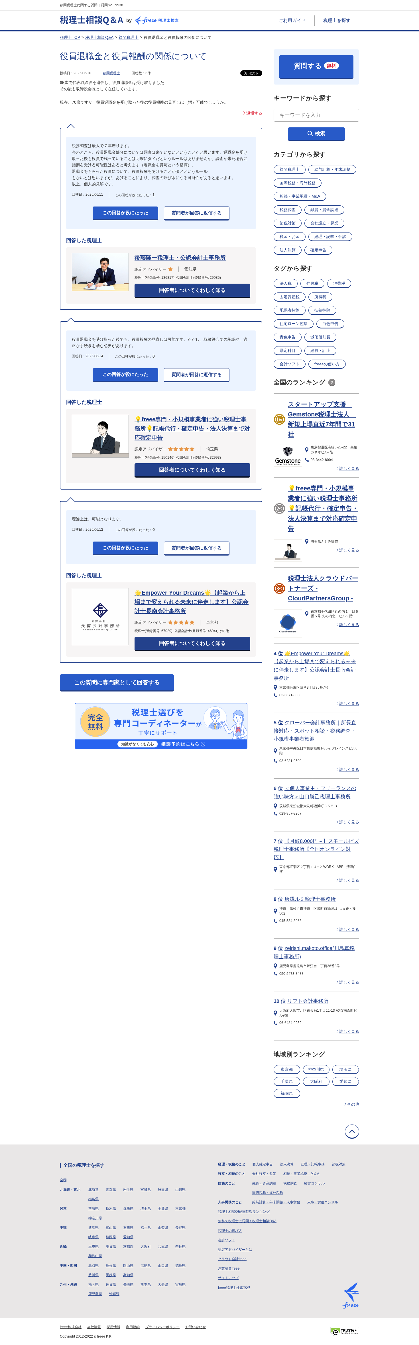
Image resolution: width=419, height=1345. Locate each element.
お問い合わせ (195, 1327)
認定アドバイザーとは (235, 1250)
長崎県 (128, 1284)
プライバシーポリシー (162, 1327)
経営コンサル (314, 1183)
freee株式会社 (71, 1327)
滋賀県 (111, 1246)
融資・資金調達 (324, 209)
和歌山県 (95, 1256)
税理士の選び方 (230, 1231)
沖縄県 (114, 1294)
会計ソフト (290, 364)
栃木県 (111, 1208)
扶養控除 (322, 310)
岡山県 (128, 1266)
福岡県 (287, 1093)
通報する (254, 113)
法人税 (286, 283)
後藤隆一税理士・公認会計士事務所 (180, 257)
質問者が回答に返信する (197, 213)
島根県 (111, 1266)
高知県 (128, 1275)
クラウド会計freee (232, 1259)
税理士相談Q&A (99, 37)
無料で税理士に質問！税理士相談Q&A (247, 1221)
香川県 (93, 1275)
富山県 (111, 1228)
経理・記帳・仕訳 (330, 236)
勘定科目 (288, 350)
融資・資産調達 (264, 1183)
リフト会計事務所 (307, 1001)
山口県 (163, 1266)
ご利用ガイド (292, 20)
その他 (353, 1104)
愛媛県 (111, 1275)
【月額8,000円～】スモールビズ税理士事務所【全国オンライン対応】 (316, 849)
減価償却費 (320, 337)
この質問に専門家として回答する (117, 682)
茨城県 (93, 1208)
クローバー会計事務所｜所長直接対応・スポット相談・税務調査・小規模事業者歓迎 (315, 731)
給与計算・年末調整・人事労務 (276, 1202)
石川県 (128, 1228)
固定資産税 (290, 296)
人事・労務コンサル (322, 1202)
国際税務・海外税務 (298, 183)
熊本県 (146, 1284)
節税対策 (288, 223)
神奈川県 (316, 1069)
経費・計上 (320, 350)
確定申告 (318, 250)
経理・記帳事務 (313, 1164)
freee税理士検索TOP (234, 1288)
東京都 (287, 1069)
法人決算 (288, 250)
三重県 (93, 1246)
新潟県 (93, 1228)
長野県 (180, 1228)
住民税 (312, 283)
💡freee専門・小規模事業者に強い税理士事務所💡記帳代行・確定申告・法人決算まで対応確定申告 (192, 428)
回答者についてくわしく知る (192, 290)
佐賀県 (111, 1284)
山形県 (180, 1190)
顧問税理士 (129, 37)
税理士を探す (337, 20)
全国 (63, 1180)
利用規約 (133, 1327)
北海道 (93, 1190)
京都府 (128, 1246)
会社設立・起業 (324, 223)
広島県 (146, 1266)
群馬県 (128, 1208)
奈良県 (180, 1246)
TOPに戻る (352, 1131)
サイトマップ (228, 1278)
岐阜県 (93, 1237)
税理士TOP (70, 37)
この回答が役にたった (125, 212)
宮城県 (146, 1190)
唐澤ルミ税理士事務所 (310, 899)
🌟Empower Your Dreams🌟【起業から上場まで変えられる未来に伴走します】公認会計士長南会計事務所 (192, 602)
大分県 (163, 1284)
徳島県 (180, 1266)
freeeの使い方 (327, 364)
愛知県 (345, 1081)
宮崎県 (180, 1284)
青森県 (111, 1190)
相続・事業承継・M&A (300, 196)
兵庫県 (163, 1246)
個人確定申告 (262, 1164)
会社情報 (94, 1327)
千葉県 (287, 1081)
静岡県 (111, 1237)
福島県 (93, 1199)
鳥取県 (93, 1266)
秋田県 (163, 1190)
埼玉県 (345, 1069)
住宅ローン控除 (294, 323)
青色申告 (288, 337)
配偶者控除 (290, 310)
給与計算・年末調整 (332, 169)
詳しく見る (349, 468)
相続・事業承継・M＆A (301, 1174)
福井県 (146, 1228)
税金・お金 (290, 236)
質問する (315, 66)
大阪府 (316, 1081)
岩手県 (128, 1190)
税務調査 (288, 209)
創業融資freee (229, 1268)
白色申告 (330, 323)
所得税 (320, 296)
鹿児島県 (95, 1294)
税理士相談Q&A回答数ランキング (244, 1212)
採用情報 (113, 1327)
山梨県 (163, 1228)
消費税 (339, 283)
